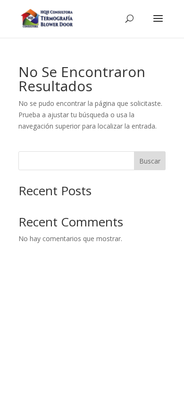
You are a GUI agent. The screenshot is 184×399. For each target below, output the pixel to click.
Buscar (149, 160)
